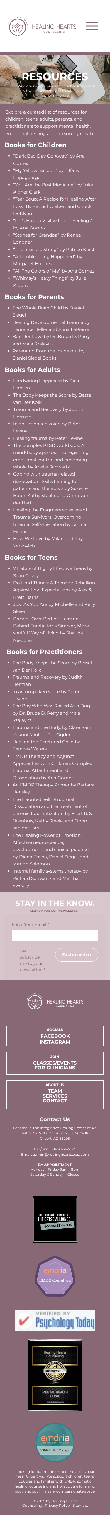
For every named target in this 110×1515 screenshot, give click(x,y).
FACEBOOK (55, 1036)
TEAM (55, 1091)
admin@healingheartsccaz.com (61, 1154)
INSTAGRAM (55, 1042)
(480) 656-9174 (63, 1149)
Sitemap (79, 1505)
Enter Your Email (30, 924)
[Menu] (91, 26)
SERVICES (55, 1096)
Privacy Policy (57, 1505)
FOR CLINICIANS (55, 1067)
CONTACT (55, 1101)
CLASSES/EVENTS (55, 1063)
